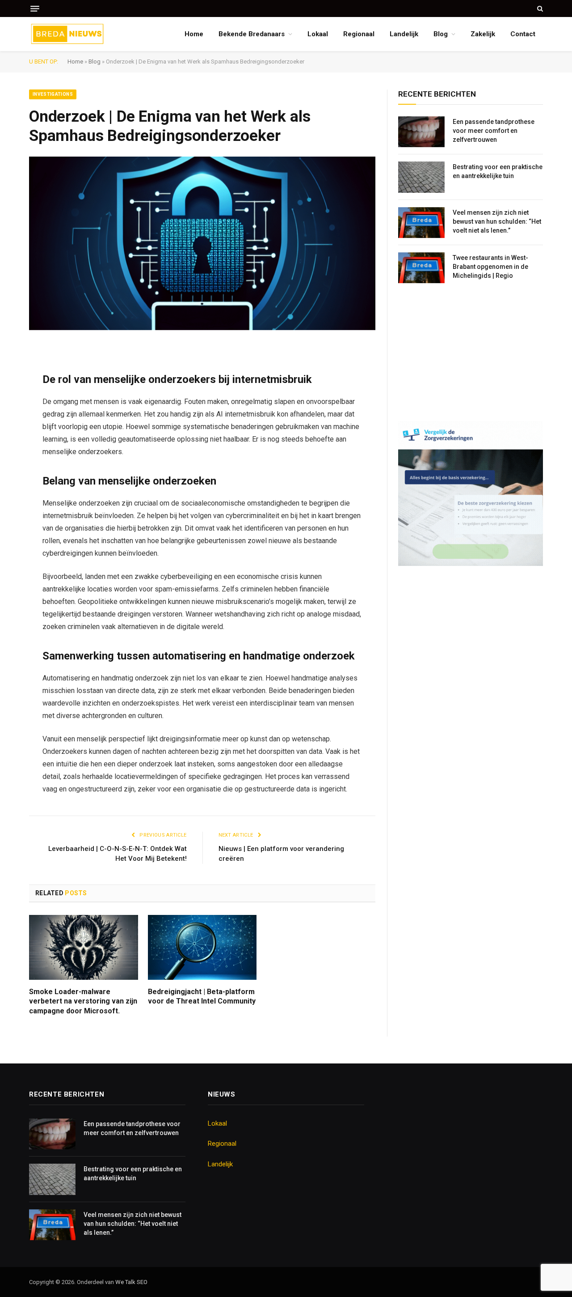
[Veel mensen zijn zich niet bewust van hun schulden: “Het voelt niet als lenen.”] (421, 222)
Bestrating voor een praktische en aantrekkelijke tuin (498, 171)
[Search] (539, 8)
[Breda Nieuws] (67, 34)
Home (194, 34)
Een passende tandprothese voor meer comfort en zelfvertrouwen (493, 130)
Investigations (53, 94)
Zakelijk (483, 34)
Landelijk (404, 34)
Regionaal (358, 34)
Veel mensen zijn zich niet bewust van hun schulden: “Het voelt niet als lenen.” (497, 221)
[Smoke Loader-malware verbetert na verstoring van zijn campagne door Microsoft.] (83, 947)
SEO (142, 1282)
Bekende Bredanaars (252, 34)
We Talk (126, 1282)
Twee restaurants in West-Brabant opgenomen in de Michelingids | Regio (490, 266)
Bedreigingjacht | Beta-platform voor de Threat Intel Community (202, 996)
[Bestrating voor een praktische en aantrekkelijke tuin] (421, 177)
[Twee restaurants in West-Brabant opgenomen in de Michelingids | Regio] (421, 267)
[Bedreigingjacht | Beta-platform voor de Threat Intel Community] (202, 947)
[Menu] (34, 8)
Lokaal (317, 34)
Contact (522, 34)
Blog (440, 34)
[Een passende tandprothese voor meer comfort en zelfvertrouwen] (421, 131)
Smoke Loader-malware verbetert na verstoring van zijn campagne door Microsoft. (83, 1001)
